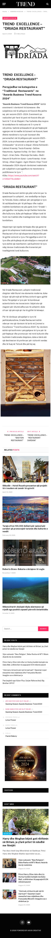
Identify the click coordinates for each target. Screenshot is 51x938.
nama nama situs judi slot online (18, 709)
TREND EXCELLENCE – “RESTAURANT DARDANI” (37, 437)
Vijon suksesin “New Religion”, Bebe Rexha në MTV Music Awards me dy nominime (33, 862)
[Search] (47, 4)
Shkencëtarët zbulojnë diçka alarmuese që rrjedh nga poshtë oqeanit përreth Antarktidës (25, 608)
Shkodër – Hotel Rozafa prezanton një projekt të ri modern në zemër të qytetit (24, 487)
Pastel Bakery (11, 736)
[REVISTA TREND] (25, 4)
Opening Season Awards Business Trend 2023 (23, 704)
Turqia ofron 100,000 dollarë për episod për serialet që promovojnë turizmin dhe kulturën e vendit (25, 529)
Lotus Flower (10, 720)
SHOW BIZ (7, 833)
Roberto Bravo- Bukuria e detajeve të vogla (23, 569)
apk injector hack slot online (17, 701)
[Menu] (4, 4)
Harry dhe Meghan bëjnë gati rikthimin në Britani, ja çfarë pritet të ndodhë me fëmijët (25, 842)
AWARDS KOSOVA (9, 18)
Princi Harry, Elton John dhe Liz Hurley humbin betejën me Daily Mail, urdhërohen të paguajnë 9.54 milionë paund (33, 878)
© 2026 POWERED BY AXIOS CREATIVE (25, 930)
